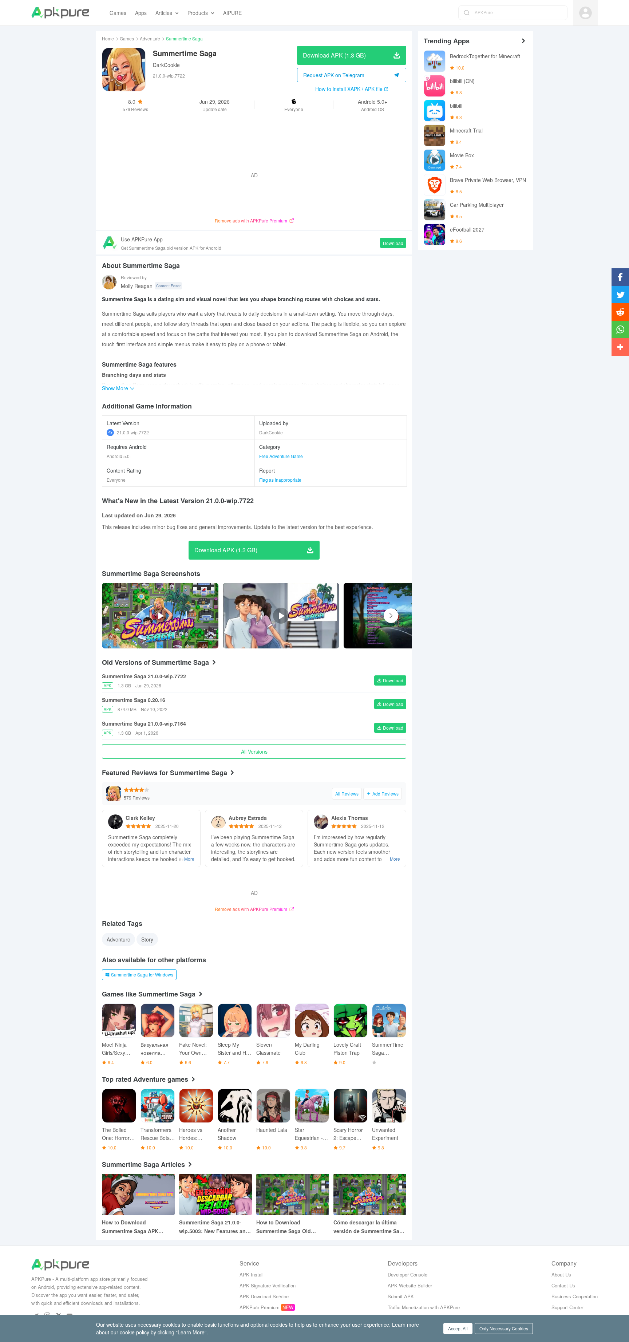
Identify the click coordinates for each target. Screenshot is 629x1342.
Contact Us (563, 1285)
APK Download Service (264, 1296)
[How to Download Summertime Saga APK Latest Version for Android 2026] (138, 1194)
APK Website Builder (410, 1285)
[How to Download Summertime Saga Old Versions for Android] (292, 1194)
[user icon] (585, 13)
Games (127, 38)
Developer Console (407, 1274)
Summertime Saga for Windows (142, 974)
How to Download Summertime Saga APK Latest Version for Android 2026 (134, 1227)
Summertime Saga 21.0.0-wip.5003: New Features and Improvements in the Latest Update (214, 1227)
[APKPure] (60, 13)
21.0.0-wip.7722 (133, 432)
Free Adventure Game (281, 456)
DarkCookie (166, 64)
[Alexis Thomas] (321, 821)
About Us (561, 1274)
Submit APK (401, 1296)
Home (108, 38)
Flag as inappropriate (280, 480)
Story (147, 939)
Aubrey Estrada (248, 818)
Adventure (150, 38)
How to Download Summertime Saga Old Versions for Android (283, 1227)
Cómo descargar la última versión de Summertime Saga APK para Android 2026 (369, 1227)
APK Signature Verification (268, 1285)
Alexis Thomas (349, 818)
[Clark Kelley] (115, 821)
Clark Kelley (140, 818)
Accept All (458, 1328)
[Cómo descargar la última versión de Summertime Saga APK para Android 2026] (369, 1194)
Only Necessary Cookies (503, 1328)
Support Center (567, 1307)
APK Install (252, 1274)
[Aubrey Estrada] (218, 821)
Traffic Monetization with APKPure (424, 1307)
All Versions (254, 751)
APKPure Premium (260, 1307)
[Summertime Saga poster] (411, 615)
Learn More (191, 1332)
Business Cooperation (574, 1296)
